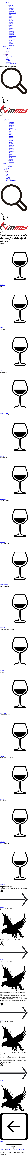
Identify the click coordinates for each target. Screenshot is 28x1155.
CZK (11, 1151)
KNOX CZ (2, 1149)
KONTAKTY (8, 1149)
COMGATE (15, 1151)
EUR (8, 1151)
